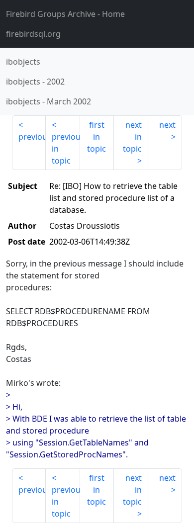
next (167, 124)
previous (32, 136)
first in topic (96, 136)
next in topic (132, 136)
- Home (65, 13)
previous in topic (66, 148)
